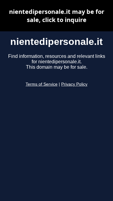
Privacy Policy (74, 84)
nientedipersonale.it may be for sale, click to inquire (56, 16)
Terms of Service (42, 84)
